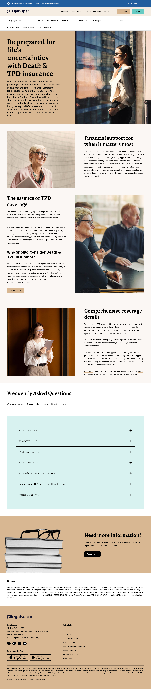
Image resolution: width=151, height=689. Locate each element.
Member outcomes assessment (75, 646)
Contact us (108, 11)
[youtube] (25, 643)
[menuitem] (16, 20)
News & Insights (77, 11)
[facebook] (9, 643)
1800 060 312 (18, 634)
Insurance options (29, 28)
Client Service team (70, 638)
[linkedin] (14, 643)
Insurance (15, 28)
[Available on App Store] (40, 657)
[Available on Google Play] (17, 657)
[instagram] (19, 643)
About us (64, 11)
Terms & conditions (70, 654)
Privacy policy (68, 658)
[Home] (18, 11)
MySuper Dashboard (70, 642)
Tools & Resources (94, 11)
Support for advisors (70, 650)
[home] (7, 28)
